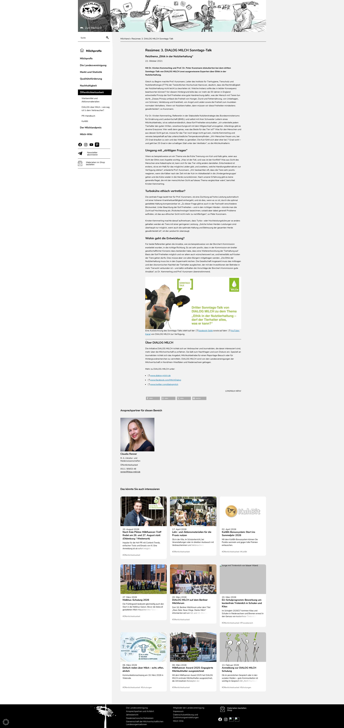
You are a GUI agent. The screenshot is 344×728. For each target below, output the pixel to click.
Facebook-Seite (205, 330)
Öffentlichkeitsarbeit (92, 92)
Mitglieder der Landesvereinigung (188, 707)
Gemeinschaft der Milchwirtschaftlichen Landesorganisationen (144, 723)
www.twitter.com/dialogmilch (164, 384)
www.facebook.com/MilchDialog (165, 380)
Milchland (125, 38)
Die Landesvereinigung (93, 65)
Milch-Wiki (86, 134)
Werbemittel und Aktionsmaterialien (90, 100)
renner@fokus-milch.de (130, 471)
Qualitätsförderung (91, 78)
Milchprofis (86, 58)
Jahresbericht (132, 714)
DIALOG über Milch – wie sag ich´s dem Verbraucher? (96, 109)
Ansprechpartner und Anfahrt (140, 711)
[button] (153, 398)
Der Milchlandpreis (90, 127)
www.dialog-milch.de (160, 375)
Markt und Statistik (91, 72)
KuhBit (85, 121)
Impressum (178, 711)
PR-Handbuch (88, 115)
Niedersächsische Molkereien (139, 718)
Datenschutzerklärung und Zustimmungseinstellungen (186, 716)
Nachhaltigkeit (88, 85)
